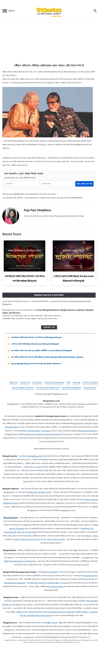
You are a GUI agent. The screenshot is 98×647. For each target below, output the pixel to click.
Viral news (45, 431)
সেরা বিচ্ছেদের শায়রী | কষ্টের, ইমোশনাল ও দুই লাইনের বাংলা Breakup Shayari (36, 337)
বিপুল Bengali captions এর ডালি (39, 492)
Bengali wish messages (14, 583)
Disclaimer (37, 382)
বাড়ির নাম (88, 536)
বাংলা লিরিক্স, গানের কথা (50, 623)
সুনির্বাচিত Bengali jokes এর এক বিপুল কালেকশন (20, 561)
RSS (68, 382)
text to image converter (23, 388)
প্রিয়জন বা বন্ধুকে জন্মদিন (49, 572)
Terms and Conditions (54, 382)
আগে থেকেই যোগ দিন (84, 184)
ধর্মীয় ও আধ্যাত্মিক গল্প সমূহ (19, 612)
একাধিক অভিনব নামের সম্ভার (56, 539)
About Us (13, 382)
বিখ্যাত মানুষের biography (31, 431)
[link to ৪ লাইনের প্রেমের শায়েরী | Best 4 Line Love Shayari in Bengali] (73, 255)
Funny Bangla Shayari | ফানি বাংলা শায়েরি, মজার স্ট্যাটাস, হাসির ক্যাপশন (36, 363)
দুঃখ (35, 467)
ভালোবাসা (26, 467)
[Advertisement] (49, 43)
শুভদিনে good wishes (55, 586)
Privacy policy (89, 388)
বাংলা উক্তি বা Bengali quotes (30, 456)
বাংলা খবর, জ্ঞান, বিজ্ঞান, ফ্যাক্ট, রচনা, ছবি (47, 388)
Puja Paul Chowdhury (37, 210)
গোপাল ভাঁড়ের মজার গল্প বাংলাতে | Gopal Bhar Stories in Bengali (51, 612)
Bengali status (11, 427)
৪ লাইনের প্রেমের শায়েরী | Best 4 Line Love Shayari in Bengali (35, 344)
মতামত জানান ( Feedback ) (71, 388)
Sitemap (76, 382)
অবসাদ (39, 467)
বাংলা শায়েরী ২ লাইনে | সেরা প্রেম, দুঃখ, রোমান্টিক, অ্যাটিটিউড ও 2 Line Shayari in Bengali (41, 350)
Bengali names (11, 518)
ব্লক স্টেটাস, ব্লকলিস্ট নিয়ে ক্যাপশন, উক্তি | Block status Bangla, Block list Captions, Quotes (47, 357)
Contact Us (49, 327)
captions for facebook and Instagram (41, 434)
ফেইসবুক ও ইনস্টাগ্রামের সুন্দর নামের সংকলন (27, 539)
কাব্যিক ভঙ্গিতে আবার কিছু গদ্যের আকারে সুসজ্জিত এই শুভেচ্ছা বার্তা (49, 583)
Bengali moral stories (87, 431)
